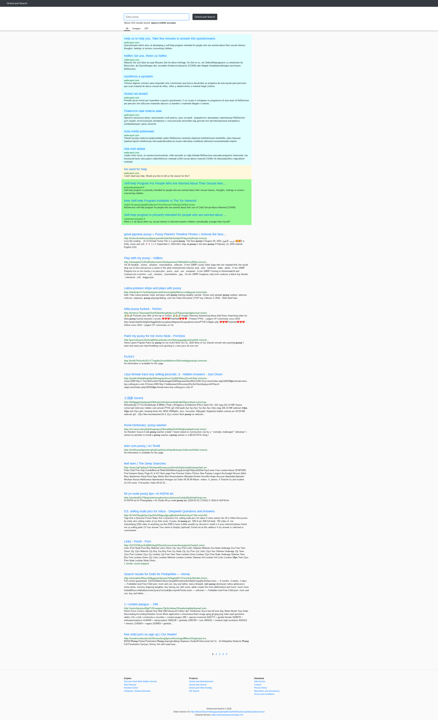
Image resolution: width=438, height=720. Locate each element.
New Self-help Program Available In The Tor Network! (160, 200)
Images (136, 28)
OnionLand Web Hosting (200, 688)
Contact (257, 685)
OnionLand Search (17, 3)
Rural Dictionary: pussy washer (145, 425)
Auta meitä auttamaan (139, 131)
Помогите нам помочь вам (143, 111)
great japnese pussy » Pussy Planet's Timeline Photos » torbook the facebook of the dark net (187, 234)
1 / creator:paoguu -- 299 (141, 604)
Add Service (259, 681)
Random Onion (131, 688)
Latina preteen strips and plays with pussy (152, 288)
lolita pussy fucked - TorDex (143, 309)
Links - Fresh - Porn (137, 541)
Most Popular (130, 685)
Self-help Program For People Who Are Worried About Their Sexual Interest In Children (183, 183)
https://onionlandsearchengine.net (227, 715)
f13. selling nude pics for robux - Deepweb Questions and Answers (169, 511)
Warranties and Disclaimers (267, 691)
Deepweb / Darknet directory (137, 691)
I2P (146, 28)
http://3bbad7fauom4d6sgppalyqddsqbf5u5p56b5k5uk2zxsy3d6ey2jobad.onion (228, 712)
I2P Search (194, 691)
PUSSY (129, 356)
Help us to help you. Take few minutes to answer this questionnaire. (170, 38)
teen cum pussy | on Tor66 (142, 446)
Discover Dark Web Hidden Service (140, 681)
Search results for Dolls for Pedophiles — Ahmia (157, 574)
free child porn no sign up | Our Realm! (150, 634)
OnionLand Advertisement (201, 681)
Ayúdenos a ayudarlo (138, 76)
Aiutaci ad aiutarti (136, 93)
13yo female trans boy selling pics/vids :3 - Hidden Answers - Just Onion (173, 374)
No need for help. (136, 169)
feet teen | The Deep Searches (145, 463)
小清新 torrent (133, 398)
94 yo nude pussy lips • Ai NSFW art (148, 493)
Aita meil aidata (134, 149)
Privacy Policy (260, 688)
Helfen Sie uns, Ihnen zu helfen (145, 56)
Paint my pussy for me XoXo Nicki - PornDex (154, 336)
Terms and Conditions (264, 694)
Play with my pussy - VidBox (143, 258)
